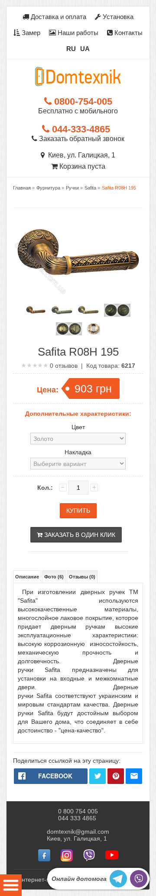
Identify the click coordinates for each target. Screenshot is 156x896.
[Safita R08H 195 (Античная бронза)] (36, 310)
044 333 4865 (77, 818)
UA (85, 48)
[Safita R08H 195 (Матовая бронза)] (88, 310)
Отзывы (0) (82, 576)
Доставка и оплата (57, 16)
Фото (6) (54, 576)
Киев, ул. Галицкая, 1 (80, 155)
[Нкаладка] (93, 328)
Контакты (128, 32)
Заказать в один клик (78, 534)
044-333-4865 (79, 129)
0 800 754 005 (78, 811)
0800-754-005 (82, 101)
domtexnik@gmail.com (78, 831)
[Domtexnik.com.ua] (78, 76)
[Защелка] (117, 310)
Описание (27, 576)
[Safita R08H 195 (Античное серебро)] (62, 310)
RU (71, 48)
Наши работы (77, 32)
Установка (117, 16)
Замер (30, 32)
